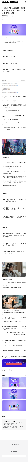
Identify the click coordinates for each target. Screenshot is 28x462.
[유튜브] (14, 452)
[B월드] (12, 452)
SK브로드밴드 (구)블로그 (10, 2)
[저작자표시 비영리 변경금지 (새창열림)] (19, 370)
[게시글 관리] (9, 370)
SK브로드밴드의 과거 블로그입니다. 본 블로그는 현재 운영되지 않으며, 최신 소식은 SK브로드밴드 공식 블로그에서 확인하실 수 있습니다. (10, 426)
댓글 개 (3, 416)
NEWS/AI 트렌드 (5, 15)
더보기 (25, 375)
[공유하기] (7, 370)
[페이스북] (16, 452)
